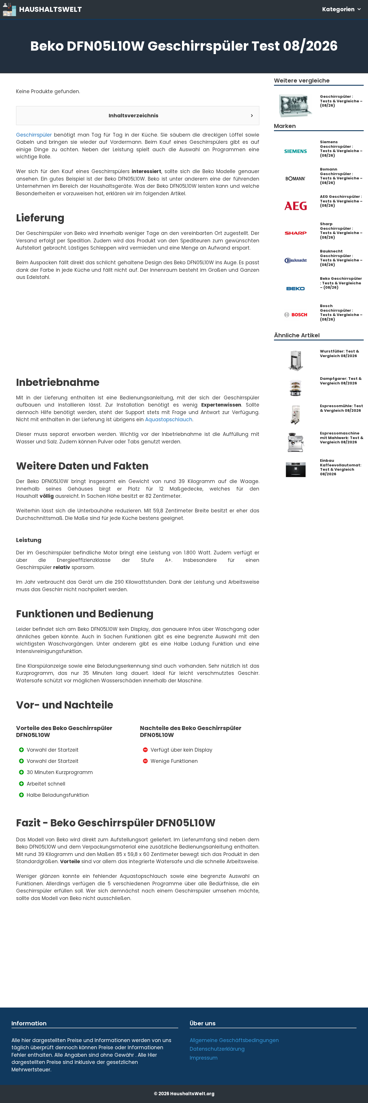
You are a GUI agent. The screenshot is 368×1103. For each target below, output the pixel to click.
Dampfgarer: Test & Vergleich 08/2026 (341, 380)
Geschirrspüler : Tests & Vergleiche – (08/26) (341, 101)
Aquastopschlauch (168, 419)
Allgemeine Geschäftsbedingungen (234, 1040)
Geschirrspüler (34, 134)
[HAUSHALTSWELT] (11, 9)
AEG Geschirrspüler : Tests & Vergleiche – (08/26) (341, 201)
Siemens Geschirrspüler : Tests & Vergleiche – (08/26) (341, 149)
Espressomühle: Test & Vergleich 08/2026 (341, 408)
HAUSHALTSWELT (50, 9)
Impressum (204, 1057)
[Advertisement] (137, 336)
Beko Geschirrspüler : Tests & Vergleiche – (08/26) (341, 283)
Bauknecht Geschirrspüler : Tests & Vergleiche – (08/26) (341, 258)
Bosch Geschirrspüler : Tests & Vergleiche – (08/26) (341, 312)
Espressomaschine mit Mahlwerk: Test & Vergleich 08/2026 (341, 438)
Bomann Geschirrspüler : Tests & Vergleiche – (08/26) (341, 176)
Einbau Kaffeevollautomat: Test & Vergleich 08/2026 (340, 467)
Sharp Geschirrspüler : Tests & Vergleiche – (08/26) (341, 231)
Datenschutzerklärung (217, 1048)
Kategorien (338, 9)
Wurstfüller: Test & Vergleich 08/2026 (339, 353)
